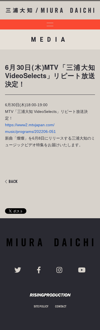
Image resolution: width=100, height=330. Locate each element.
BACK (13, 181)
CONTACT (60, 306)
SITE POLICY (41, 306)
